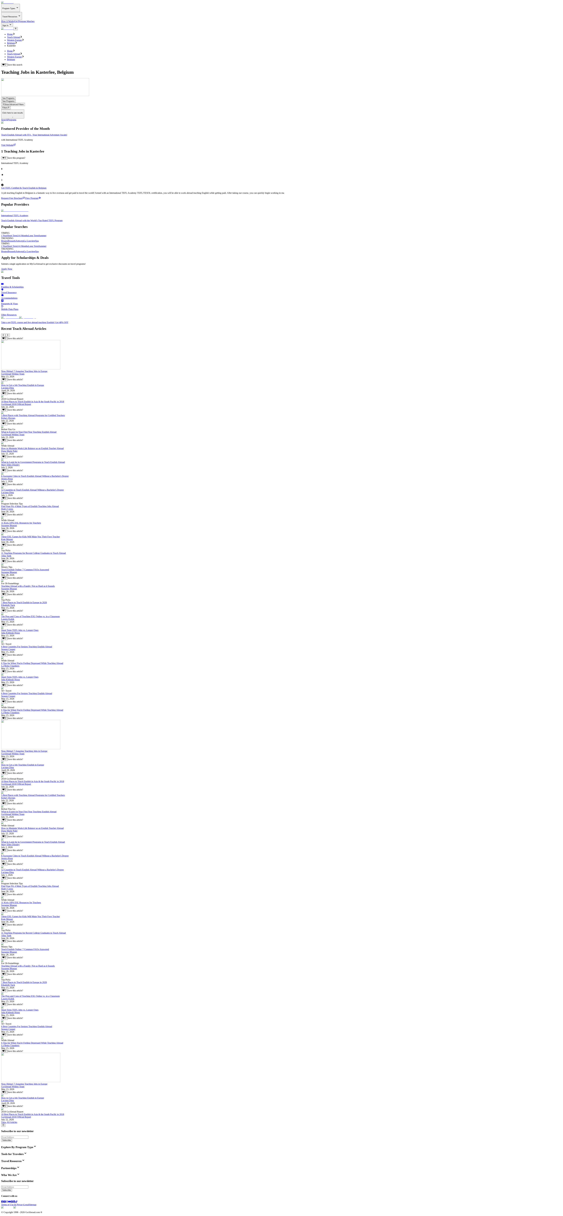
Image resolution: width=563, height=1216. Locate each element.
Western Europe (14, 40)
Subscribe (6, 1140)
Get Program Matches (24, 21)
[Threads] (5, 1202)
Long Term (33, 235)
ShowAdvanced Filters (14, 104)
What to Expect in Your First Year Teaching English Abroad (28, 432)
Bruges (4, 241)
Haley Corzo (7, 509)
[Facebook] (2, 1202)
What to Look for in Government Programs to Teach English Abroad (33, 462)
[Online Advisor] (3, 1125)
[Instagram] (7, 1202)
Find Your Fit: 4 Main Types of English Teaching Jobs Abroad (30, 506)
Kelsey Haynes (8, 418)
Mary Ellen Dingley (10, 465)
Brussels (12, 241)
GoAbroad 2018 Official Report (16, 404)
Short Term (12, 235)
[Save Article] (4, 338)
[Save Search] (4, 64)
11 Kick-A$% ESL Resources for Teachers (21, 523)
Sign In (5, 25)
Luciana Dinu (7, 388)
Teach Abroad (13, 37)
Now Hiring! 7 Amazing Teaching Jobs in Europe (24, 371)
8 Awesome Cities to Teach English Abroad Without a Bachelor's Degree (35, 476)
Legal (26, 1204)
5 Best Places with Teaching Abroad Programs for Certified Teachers (33, 415)
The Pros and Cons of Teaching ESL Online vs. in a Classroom (30, 616)
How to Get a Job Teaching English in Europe (22, 385)
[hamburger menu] (15, 28)
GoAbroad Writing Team (12, 374)
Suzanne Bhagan (9, 525)
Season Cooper (8, 649)
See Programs (8, 98)
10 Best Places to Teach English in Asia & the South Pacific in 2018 (32, 401)
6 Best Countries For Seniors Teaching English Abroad (26, 646)
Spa (37, 241)
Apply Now (6, 269)
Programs (11, 119)
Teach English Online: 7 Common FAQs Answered (25, 569)
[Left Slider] (3, 335)
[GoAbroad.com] (7, 2)
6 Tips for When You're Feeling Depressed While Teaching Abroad (32, 663)
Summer (42, 235)
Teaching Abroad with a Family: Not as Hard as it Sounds (28, 586)
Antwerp (20, 241)
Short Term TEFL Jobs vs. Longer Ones (19, 630)
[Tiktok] (16, 1202)
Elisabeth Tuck (8, 605)
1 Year (4, 235)
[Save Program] (4, 158)
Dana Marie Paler (9, 451)
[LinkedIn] (14, 1202)
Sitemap (32, 1204)
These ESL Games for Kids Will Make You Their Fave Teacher (30, 536)
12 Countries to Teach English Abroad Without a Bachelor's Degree (32, 490)
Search (4, 119)
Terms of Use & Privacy (12, 1204)
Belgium (11, 43)
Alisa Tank (6, 555)
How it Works (7, 21)
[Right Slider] (7, 335)
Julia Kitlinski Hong (10, 633)
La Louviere (29, 241)
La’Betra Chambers (10, 666)
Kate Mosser (7, 539)
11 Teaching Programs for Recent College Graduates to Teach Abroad (33, 553)
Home (10, 34)
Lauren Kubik (7, 619)
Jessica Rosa (7, 478)
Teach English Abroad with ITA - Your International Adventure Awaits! (34, 135)
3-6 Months (22, 235)
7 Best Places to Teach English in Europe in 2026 (24, 602)
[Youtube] (9, 1202)
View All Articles (9, 1122)
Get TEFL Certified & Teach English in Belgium (23, 188)
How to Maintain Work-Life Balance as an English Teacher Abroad (32, 448)
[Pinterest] (12, 1202)
